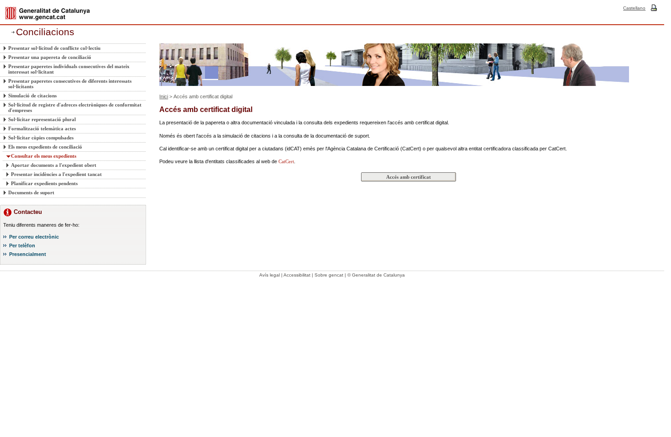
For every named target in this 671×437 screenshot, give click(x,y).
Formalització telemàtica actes (42, 128)
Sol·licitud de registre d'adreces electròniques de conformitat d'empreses (75, 107)
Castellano (634, 8)
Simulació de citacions (32, 95)
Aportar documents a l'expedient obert (53, 165)
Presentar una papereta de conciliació (49, 57)
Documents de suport (31, 192)
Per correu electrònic (34, 237)
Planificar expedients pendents (44, 183)
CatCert (286, 161)
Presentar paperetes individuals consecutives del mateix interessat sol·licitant (69, 69)
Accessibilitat (296, 274)
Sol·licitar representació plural (42, 119)
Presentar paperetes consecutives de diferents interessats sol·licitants (69, 83)
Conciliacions (45, 32)
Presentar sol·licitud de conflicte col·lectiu (54, 48)
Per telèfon (22, 245)
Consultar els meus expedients (43, 156)
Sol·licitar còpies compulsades (40, 137)
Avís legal (269, 274)
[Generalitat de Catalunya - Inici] (47, 13)
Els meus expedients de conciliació (45, 146)
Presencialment (27, 254)
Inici (163, 96)
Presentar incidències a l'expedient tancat (56, 174)
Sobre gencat (329, 274)
